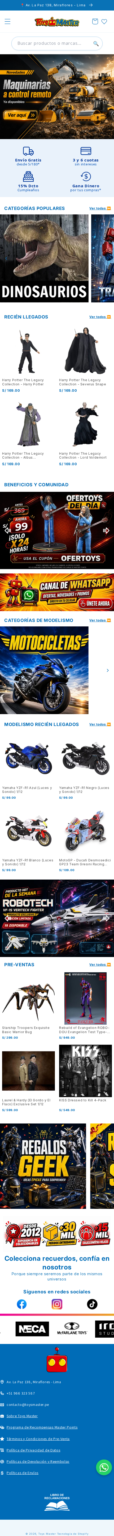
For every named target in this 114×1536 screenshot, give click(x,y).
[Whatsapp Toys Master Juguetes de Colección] (57, 592)
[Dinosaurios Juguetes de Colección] (44, 258)
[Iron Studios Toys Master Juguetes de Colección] (57, 918)
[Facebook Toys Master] (21, 1304)
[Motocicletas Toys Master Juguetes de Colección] (44, 670)
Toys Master (47, 1533)
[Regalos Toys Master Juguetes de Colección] (43, 1166)
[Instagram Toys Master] (56, 1304)
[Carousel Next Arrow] (107, 258)
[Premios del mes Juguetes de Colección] (57, 530)
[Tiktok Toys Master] (92, 1304)
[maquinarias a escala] (57, 96)
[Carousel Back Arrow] (6, 258)
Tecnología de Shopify (73, 1533)
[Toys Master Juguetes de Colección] (57, 1502)
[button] (7, 21)
